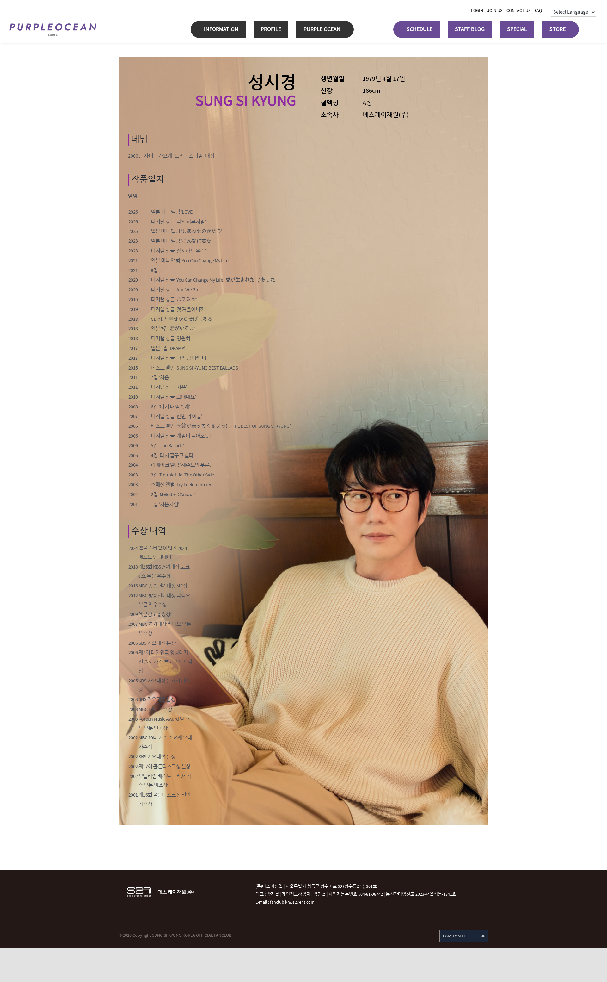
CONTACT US (518, 10)
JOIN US (494, 10)
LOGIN (477, 10)
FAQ (538, 10)
